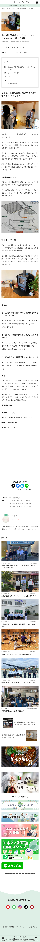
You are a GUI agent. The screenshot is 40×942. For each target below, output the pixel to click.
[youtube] (18, 519)
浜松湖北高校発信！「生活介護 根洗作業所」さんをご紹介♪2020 (13, 736)
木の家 (28, 501)
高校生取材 (21, 503)
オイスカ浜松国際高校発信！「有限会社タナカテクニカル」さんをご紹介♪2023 (19, 566)
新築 (25, 506)
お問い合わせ (33, 927)
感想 (9, 80)
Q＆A (9, 76)
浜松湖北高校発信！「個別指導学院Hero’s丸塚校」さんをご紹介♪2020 (24, 723)
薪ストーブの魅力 (13, 73)
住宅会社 (13, 506)
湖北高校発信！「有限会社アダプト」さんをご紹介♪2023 (18, 682)
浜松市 (29, 506)
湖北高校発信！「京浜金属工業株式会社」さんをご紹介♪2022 (18, 625)
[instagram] (15, 519)
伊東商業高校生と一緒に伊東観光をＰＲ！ (14, 711)
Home (3, 8)
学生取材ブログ (11, 8)
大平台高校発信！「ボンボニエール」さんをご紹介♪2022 (18, 596)
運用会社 (11, 927)
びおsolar (20, 506)
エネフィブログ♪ (20, 2)
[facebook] (12, 519)
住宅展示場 (29, 503)
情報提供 (5, 927)
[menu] (37, 2)
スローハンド (21, 501)
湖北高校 (13, 501)
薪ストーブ (13, 503)
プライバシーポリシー (22, 927)
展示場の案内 (13, 83)
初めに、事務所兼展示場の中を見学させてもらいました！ (21, 68)
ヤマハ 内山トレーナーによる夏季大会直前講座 (16, 654)
